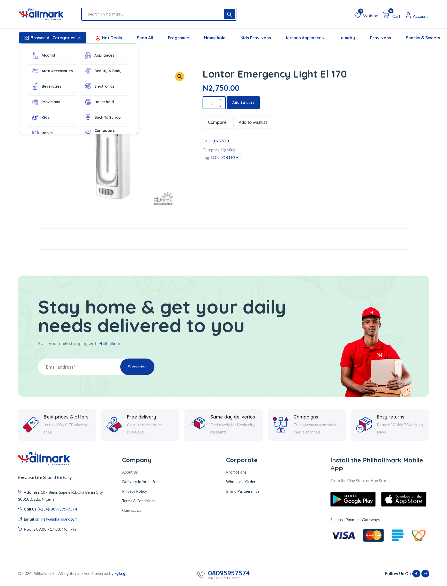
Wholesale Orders (241, 481)
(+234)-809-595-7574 (57, 509)
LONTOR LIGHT (226, 157)
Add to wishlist (253, 122)
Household (104, 102)
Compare (217, 122)
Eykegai (121, 573)
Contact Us (131, 510)
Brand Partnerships (242, 491)
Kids (45, 117)
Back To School (108, 117)
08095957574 (229, 573)
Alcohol (48, 55)
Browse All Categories (53, 37)
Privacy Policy (134, 491)
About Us (130, 472)
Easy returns (390, 417)
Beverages (51, 86)
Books (47, 133)
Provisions (51, 102)
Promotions (236, 472)
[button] (179, 76)
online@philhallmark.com (56, 519)
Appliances (104, 55)
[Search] (229, 14)
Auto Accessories (57, 71)
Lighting (228, 149)
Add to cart (243, 102)
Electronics (104, 86)
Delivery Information (140, 481)
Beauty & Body (108, 71)
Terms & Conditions (138, 500)
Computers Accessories (105, 133)
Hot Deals (112, 37)
